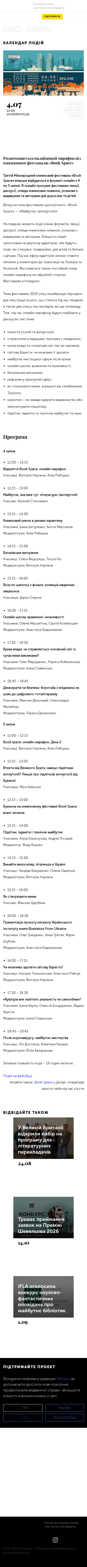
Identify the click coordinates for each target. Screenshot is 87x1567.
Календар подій (38, 29)
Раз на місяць (64, 1418)
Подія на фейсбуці (17, 1076)
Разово (64, 1408)
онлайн (76, 116)
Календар (75, 104)
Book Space (73, 110)
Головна (10, 29)
